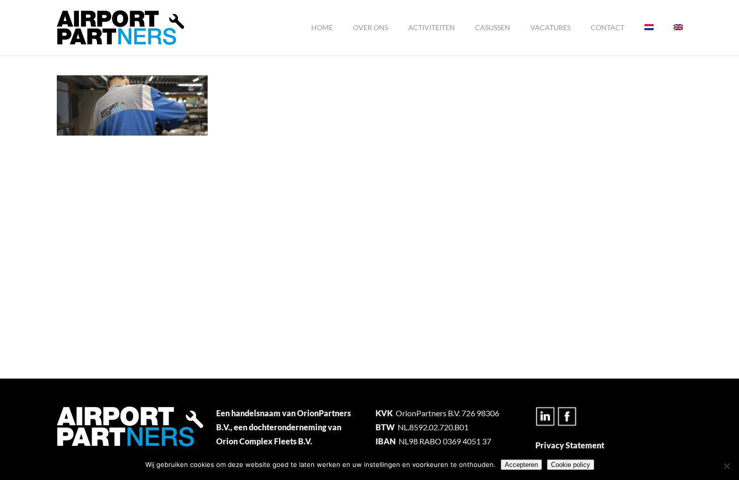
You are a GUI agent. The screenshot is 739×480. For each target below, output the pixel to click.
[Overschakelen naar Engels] (678, 28)
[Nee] (726, 466)
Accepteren (521, 464)
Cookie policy (570, 464)
